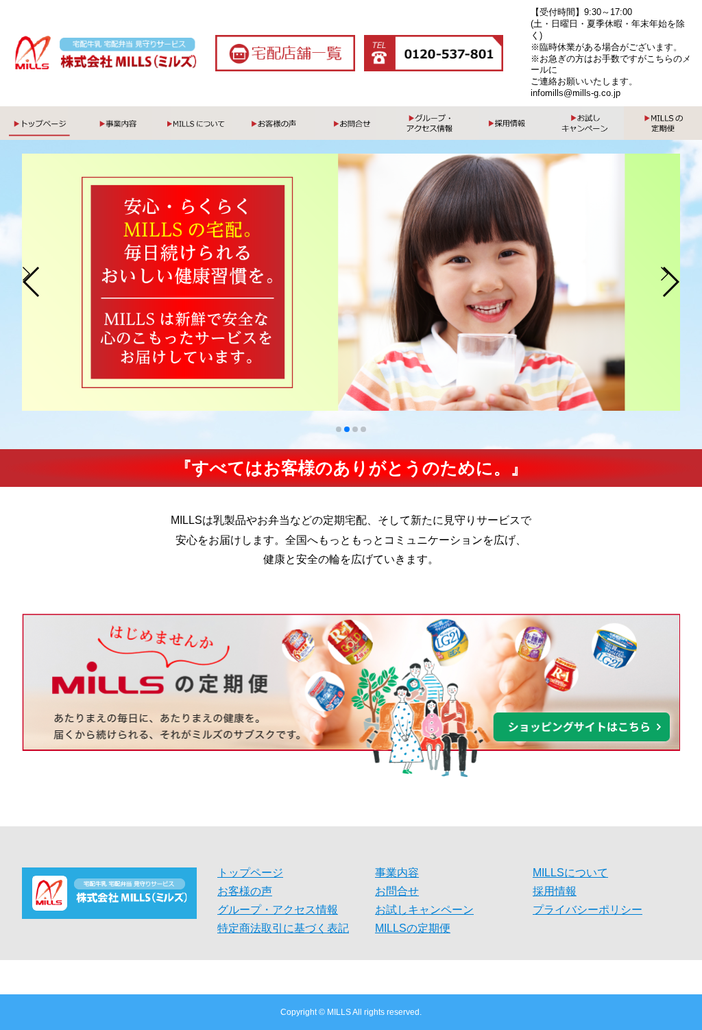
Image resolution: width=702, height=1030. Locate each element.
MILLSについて (570, 872)
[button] (32, 282)
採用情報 (555, 891)
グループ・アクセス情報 (277, 910)
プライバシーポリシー (587, 910)
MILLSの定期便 (412, 928)
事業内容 (397, 872)
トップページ (250, 872)
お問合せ (397, 891)
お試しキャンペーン (424, 910)
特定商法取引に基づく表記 (283, 928)
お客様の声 (244, 891)
